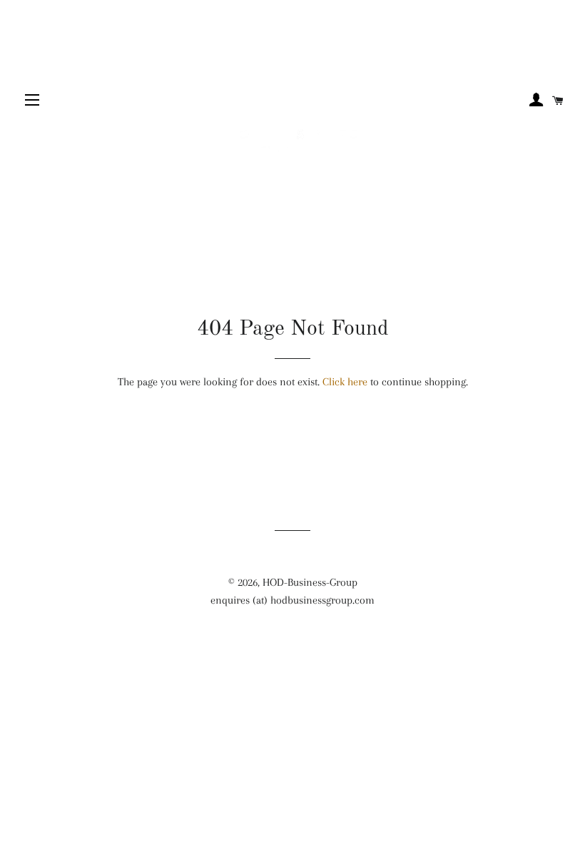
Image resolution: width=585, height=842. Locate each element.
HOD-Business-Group (310, 582)
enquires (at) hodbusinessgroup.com (292, 600)
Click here (344, 381)
